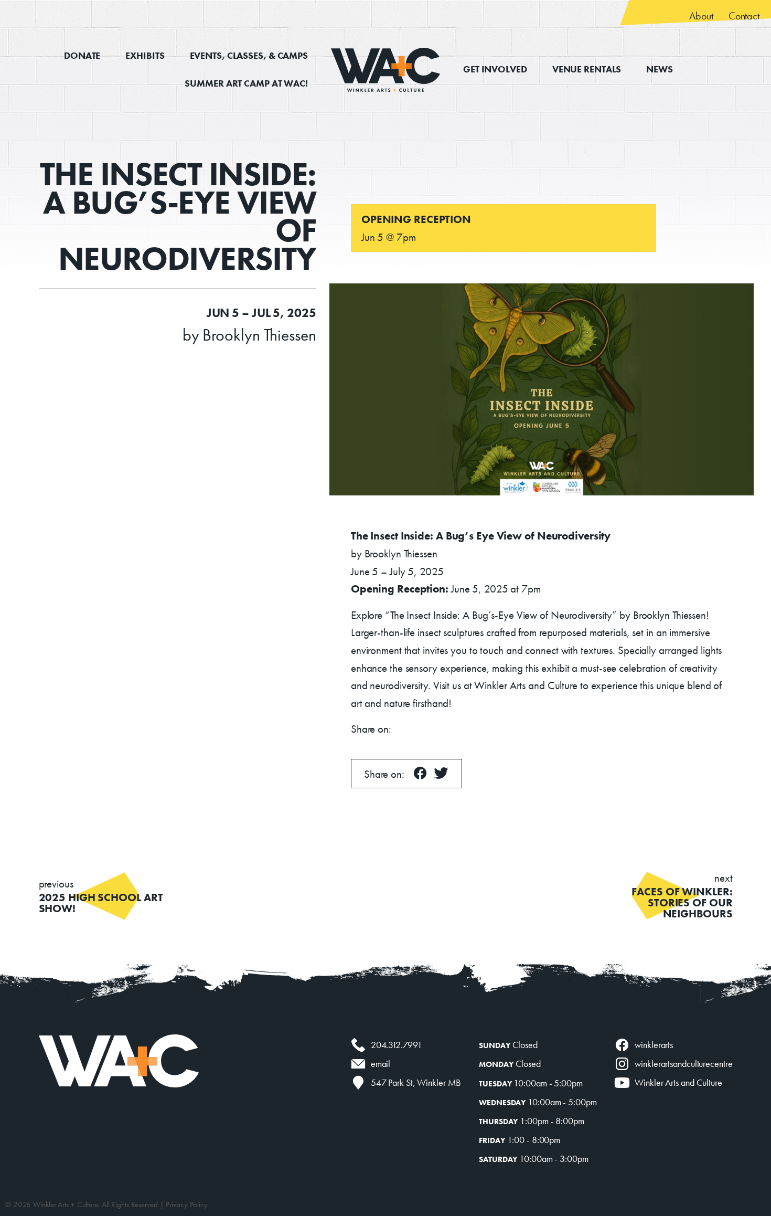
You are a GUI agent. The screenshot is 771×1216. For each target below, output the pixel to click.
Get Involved (495, 69)
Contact (744, 16)
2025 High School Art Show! (101, 896)
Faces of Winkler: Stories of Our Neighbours (681, 895)
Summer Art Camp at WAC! (246, 83)
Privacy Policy (187, 1204)
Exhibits (144, 55)
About (701, 16)
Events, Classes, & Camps (249, 55)
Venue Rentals (587, 69)
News (659, 69)
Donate (82, 55)
